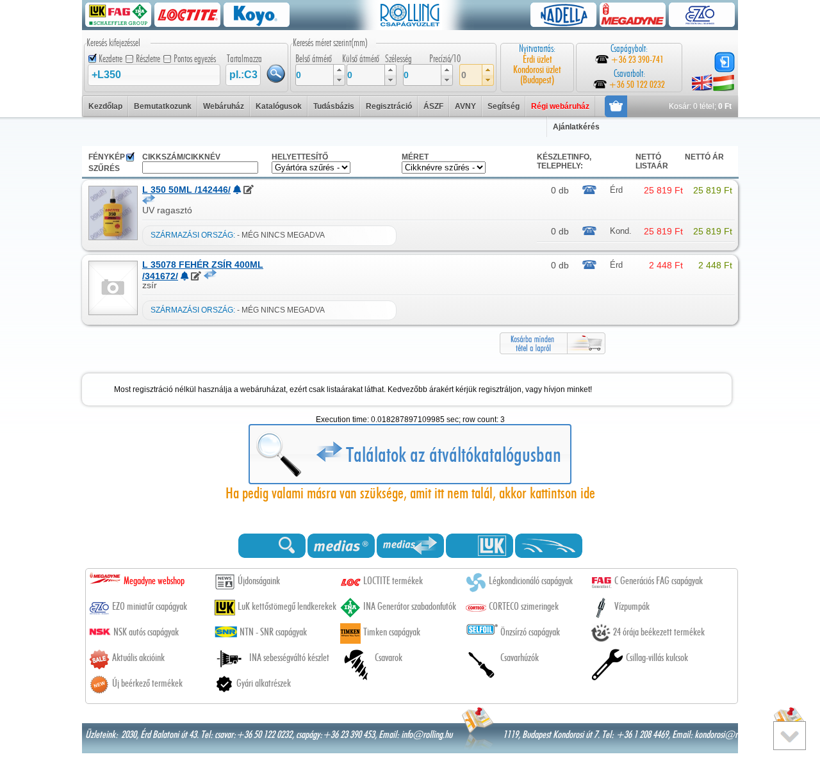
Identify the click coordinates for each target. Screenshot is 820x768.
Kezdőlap (105, 106)
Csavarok (388, 658)
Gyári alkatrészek (263, 683)
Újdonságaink (259, 581)
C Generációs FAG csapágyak (658, 581)
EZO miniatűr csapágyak (149, 606)
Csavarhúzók (519, 658)
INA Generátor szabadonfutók (409, 606)
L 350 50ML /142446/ (186, 189)
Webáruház (223, 106)
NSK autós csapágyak (146, 632)
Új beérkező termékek (147, 683)
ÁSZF (433, 106)
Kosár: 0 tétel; (700, 106)
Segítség (504, 106)
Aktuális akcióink (138, 658)
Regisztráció (389, 106)
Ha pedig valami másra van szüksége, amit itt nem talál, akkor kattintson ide (410, 494)
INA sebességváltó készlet (289, 658)
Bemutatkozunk (163, 106)
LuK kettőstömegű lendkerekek (287, 606)
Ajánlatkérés (576, 126)
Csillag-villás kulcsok (657, 658)
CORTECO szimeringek (524, 606)
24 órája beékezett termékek (659, 632)
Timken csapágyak (391, 632)
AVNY (465, 106)
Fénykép (106, 156)
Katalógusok (279, 106)
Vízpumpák (632, 606)
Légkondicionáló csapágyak (531, 581)
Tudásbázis (333, 106)
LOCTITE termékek (393, 581)
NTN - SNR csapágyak (273, 632)
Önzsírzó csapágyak (530, 632)
